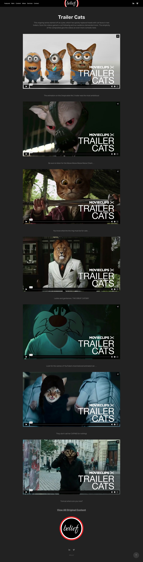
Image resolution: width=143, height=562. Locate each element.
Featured (7, 3)
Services (29, 3)
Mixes (24, 3)
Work (12, 3)
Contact (36, 3)
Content (18, 3)
